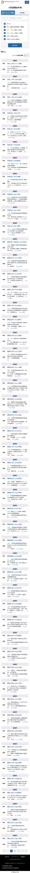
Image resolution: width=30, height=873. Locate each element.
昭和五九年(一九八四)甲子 (14, 319)
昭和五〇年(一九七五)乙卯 (14, 462)
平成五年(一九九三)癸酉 (13, 176)
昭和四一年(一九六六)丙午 (14, 604)
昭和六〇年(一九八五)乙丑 (14, 305)
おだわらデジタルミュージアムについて (15, 863)
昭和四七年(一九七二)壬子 (14, 508)
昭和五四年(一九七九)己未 (14, 399)
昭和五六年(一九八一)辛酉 (14, 367)
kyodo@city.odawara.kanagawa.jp (10, 868)
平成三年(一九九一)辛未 (13, 210)
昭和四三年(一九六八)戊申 (14, 572)
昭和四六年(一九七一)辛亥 (14, 524)
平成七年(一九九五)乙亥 (13, 145)
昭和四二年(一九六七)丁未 (14, 588)
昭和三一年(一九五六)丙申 (14, 762)
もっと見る (14, 72)
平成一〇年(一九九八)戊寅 (14, 97)
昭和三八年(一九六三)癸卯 (14, 651)
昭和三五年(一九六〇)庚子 (14, 699)
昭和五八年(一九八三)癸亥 (14, 335)
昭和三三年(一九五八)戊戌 (14, 731)
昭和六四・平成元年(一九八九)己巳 (17, 242)
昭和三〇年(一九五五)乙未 (14, 778)
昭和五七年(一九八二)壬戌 (14, 351)
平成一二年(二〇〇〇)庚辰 (14, 63)
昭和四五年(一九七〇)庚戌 (14, 540)
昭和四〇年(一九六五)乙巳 (14, 619)
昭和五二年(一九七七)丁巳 (14, 431)
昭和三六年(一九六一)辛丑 (14, 683)
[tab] (8, 12)
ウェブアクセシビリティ (15, 859)
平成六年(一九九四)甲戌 (13, 160)
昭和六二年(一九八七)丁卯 (14, 274)
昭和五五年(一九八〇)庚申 (14, 383)
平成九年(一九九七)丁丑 (13, 113)
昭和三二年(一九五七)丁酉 (14, 747)
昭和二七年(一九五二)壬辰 (14, 822)
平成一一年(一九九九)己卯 (14, 79)
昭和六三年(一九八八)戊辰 (14, 258)
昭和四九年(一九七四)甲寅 (14, 478)
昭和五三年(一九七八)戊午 (14, 415)
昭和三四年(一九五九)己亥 (14, 715)
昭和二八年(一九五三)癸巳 (14, 806)
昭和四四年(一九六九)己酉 (14, 556)
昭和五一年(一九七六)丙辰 (14, 446)
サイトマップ (15, 856)
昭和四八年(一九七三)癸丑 (14, 492)
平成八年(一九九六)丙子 (13, 129)
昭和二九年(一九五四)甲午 (14, 792)
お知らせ (7, 856)
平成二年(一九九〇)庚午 (13, 226)
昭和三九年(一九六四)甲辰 (14, 635)
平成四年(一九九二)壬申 (13, 194)
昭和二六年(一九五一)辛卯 (14, 838)
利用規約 (23, 856)
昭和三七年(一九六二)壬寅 (14, 667)
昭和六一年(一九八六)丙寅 (14, 289)
